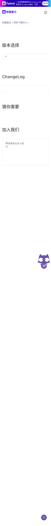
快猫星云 (6, 22)
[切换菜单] (45, 12)
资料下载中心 (20, 22)
